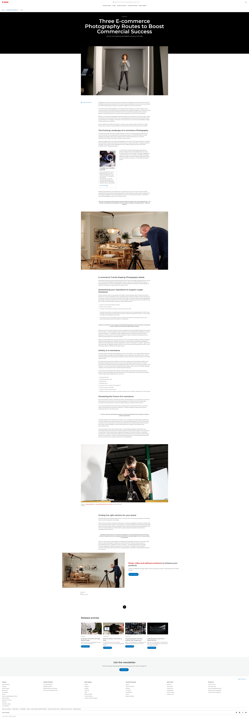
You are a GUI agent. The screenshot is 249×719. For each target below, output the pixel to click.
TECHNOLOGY (128, 636)
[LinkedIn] (239, 712)
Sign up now (124, 669)
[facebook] (236, 712)
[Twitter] (242, 712)
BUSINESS (83, 636)
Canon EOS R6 (89, 504)
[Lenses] (116, 5)
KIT (148, 636)
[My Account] (246, 2)
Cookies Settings (77, 709)
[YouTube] (245, 712)
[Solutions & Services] (138, 5)
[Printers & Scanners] (126, 5)
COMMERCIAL (124, 16)
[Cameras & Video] (111, 5)
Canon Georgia (5, 712)
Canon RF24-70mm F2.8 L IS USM (104, 504)
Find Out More (85, 646)
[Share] (124, 607)
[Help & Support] (146, 5)
